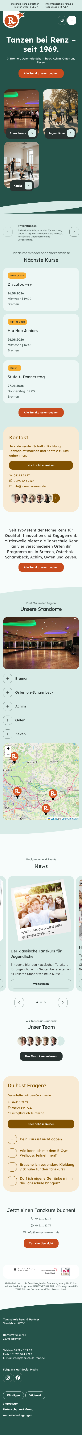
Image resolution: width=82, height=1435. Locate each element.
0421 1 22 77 (20, 1102)
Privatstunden (27, 226)
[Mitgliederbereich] (62, 20)
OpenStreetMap (70, 818)
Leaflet (54, 818)
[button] (8, 232)
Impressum (10, 1403)
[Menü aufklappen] (71, 20)
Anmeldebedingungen (17, 1415)
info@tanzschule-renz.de (28, 1113)
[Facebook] (17, 1377)
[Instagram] (7, 1377)
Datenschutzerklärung (18, 1409)
